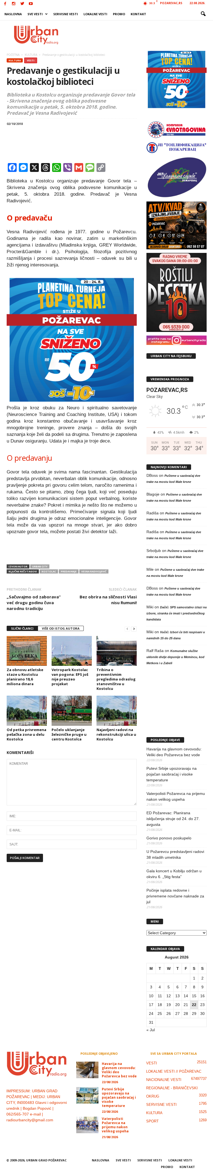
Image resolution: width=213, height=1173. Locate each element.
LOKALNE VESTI (95, 14)
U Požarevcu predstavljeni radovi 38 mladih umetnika (175, 854)
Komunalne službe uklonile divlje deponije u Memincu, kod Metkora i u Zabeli (175, 657)
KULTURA (15, 60)
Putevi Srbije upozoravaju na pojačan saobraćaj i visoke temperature (171, 774)
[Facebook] (5, 4)
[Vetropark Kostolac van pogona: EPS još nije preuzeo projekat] (72, 651)
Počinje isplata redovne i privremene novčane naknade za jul (175, 896)
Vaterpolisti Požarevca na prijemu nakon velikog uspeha (175, 796)
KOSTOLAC (49, 571)
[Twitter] (22, 4)
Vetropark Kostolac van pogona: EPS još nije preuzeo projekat (70, 676)
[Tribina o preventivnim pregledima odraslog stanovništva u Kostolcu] (117, 651)
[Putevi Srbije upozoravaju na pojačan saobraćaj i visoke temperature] (87, 1095)
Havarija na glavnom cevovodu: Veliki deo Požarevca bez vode (174, 752)
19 (168, 1004)
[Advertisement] (141, 35)
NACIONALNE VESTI (163, 1080)
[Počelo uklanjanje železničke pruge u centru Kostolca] (72, 711)
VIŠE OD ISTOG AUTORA (61, 628)
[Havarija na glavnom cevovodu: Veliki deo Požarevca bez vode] (87, 1070)
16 (202, 996)
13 (177, 996)
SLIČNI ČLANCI (22, 628)
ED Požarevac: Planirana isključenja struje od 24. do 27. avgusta (173, 819)
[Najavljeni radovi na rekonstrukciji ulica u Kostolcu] (117, 711)
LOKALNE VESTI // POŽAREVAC (173, 1071)
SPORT (152, 1121)
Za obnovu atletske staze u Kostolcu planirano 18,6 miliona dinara (25, 676)
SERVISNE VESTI (65, 14)
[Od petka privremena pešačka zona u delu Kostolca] (27, 711)
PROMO (119, 14)
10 (151, 996)
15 (194, 996)
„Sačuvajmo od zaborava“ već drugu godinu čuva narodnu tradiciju (34, 602)
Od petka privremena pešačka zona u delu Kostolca (26, 734)
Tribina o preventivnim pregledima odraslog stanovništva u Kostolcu (116, 679)
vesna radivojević (93, 571)
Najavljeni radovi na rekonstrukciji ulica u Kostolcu (116, 734)
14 (186, 996)
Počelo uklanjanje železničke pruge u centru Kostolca (69, 734)
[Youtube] (30, 4)
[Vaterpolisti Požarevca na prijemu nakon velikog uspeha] (87, 1125)
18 (160, 1004)
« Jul (150, 1030)
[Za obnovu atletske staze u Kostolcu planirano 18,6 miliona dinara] (27, 651)
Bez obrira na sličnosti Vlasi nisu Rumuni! (108, 599)
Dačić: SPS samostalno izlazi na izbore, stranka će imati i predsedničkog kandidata (176, 613)
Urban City (39, 566)
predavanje (69, 571)
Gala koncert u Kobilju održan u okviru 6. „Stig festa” (174, 874)
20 (177, 1004)
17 (151, 1004)
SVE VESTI (35, 14)
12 (168, 996)
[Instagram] (13, 4)
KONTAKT (138, 14)
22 (194, 1004)
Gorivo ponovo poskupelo (168, 838)
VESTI (30, 60)
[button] (203, 14)
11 (160, 996)
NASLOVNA (13, 14)
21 (186, 1004)
